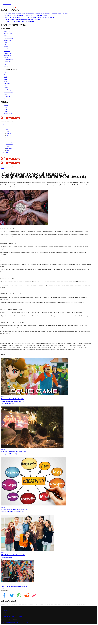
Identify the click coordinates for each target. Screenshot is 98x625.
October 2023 (7, 57)
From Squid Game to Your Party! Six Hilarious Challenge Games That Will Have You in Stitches (36, 13)
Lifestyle (6, 87)
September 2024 (8, 38)
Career (5, 75)
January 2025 (7, 31)
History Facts (7, 4)
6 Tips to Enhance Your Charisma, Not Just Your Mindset (22, 19)
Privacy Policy (9, 622)
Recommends (7, 96)
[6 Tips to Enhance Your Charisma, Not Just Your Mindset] (27, 550)
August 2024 (7, 40)
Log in (5, 107)
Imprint (2, 622)
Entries (7, 109)
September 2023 (8, 59)
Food (5, 77)
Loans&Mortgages (9, 90)
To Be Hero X (19, 616)
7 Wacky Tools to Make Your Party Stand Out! (19, 21)
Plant (5, 94)
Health (5, 79)
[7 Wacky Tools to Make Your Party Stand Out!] (17, 582)
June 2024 (6, 44)
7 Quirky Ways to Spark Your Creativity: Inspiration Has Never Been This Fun (29, 17)
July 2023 (6, 64)
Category (5, 124)
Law (4, 1)
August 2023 (7, 61)
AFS (5, 72)
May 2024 (6, 46)
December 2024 (8, 33)
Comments (8, 111)
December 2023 (8, 55)
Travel (5, 98)
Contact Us (5, 152)
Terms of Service (24, 622)
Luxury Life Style (8, 92)
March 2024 (7, 51)
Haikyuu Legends (5, 616)
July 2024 (6, 42)
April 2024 (6, 49)
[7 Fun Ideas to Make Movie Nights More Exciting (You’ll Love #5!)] (32, 447)
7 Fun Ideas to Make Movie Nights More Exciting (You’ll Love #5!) (25, 15)
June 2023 (6, 66)
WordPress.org (8, 113)
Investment (7, 83)
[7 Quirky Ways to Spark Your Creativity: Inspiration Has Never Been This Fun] (33, 505)
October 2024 (7, 36)
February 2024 (7, 53)
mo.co (13, 616)
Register (6, 105)
